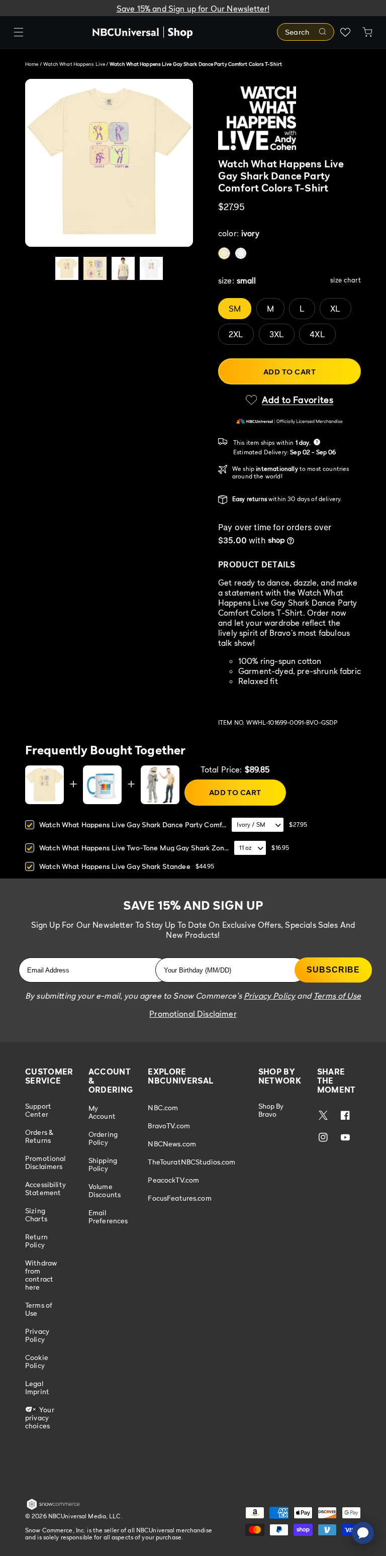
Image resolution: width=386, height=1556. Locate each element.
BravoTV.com (169, 1125)
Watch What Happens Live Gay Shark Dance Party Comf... (132, 824)
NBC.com (163, 1108)
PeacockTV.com (173, 1180)
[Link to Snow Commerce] (53, 1508)
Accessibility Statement (45, 1188)
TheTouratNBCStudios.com (191, 1161)
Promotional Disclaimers (45, 1162)
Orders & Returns (39, 1136)
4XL (317, 334)
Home (31, 64)
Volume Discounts (104, 1190)
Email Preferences (108, 1216)
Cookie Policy (36, 1361)
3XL (276, 334)
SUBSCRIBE (333, 969)
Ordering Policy (103, 1138)
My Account (102, 1112)
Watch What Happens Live (74, 64)
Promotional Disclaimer (193, 1014)
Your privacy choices (39, 1417)
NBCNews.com (172, 1143)
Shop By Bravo (271, 1110)
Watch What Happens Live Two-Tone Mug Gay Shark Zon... (134, 847)
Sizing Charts (36, 1214)
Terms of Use (38, 1309)
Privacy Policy (37, 1335)
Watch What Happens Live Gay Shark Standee (114, 866)
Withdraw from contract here (41, 1274)
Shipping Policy (102, 1164)
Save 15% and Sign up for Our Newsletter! (193, 9)
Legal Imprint (37, 1387)
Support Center (38, 1110)
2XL (236, 334)
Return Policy (36, 1240)
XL (335, 309)
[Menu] (19, 32)
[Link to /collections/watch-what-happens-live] (289, 118)
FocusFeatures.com (179, 1198)
